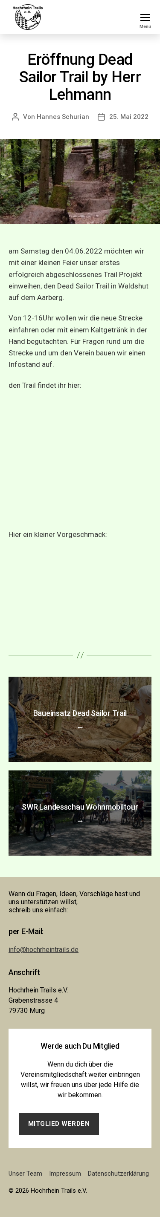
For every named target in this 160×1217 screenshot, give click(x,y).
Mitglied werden (59, 1124)
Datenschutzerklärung (118, 1173)
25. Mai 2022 (128, 117)
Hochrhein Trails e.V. (59, 1190)
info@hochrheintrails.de (44, 950)
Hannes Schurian (63, 117)
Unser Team (25, 1173)
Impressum (65, 1173)
